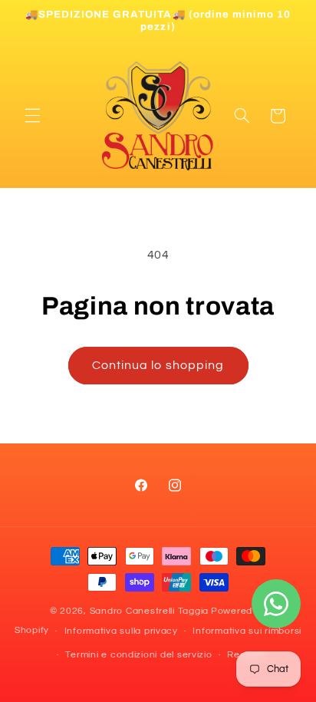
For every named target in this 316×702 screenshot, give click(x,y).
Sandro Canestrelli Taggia (149, 611)
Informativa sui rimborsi (247, 631)
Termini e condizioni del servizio (138, 655)
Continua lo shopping (158, 365)
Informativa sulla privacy (121, 631)
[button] (32, 115)
